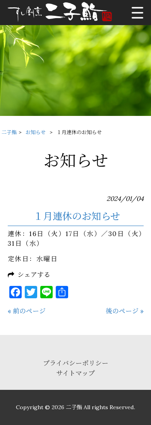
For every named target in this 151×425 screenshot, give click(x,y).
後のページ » (125, 311)
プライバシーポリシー (75, 363)
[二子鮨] (62, 12)
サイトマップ (75, 373)
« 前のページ (27, 311)
